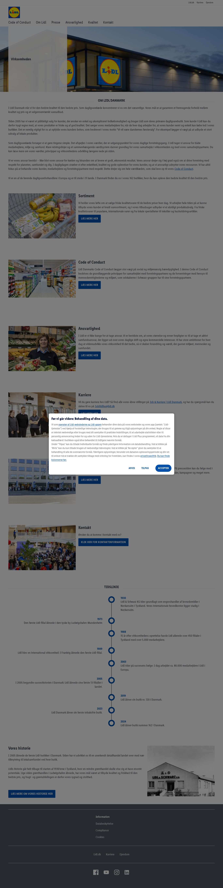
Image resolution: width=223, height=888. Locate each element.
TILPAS (145, 468)
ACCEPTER (163, 468)
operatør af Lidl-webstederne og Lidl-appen (80, 424)
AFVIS (132, 468)
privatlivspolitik (148, 455)
